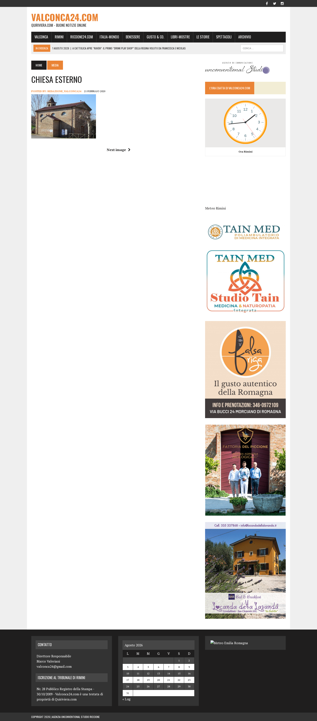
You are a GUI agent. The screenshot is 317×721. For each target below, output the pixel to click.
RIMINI (59, 36)
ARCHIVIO (244, 36)
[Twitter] (274, 3)
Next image (116, 149)
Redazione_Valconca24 (64, 91)
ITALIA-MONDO (109, 36)
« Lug (126, 699)
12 (148, 673)
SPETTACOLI (224, 36)
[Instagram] (282, 3)
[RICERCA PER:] (262, 47)
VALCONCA (41, 36)
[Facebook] (266, 3)
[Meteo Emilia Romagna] (229, 643)
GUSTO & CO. (155, 36)
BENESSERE (133, 36)
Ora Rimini (246, 151)
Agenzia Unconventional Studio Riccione (76, 717)
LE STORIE (202, 36)
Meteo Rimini (215, 208)
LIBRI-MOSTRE (180, 36)
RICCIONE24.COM (81, 36)
